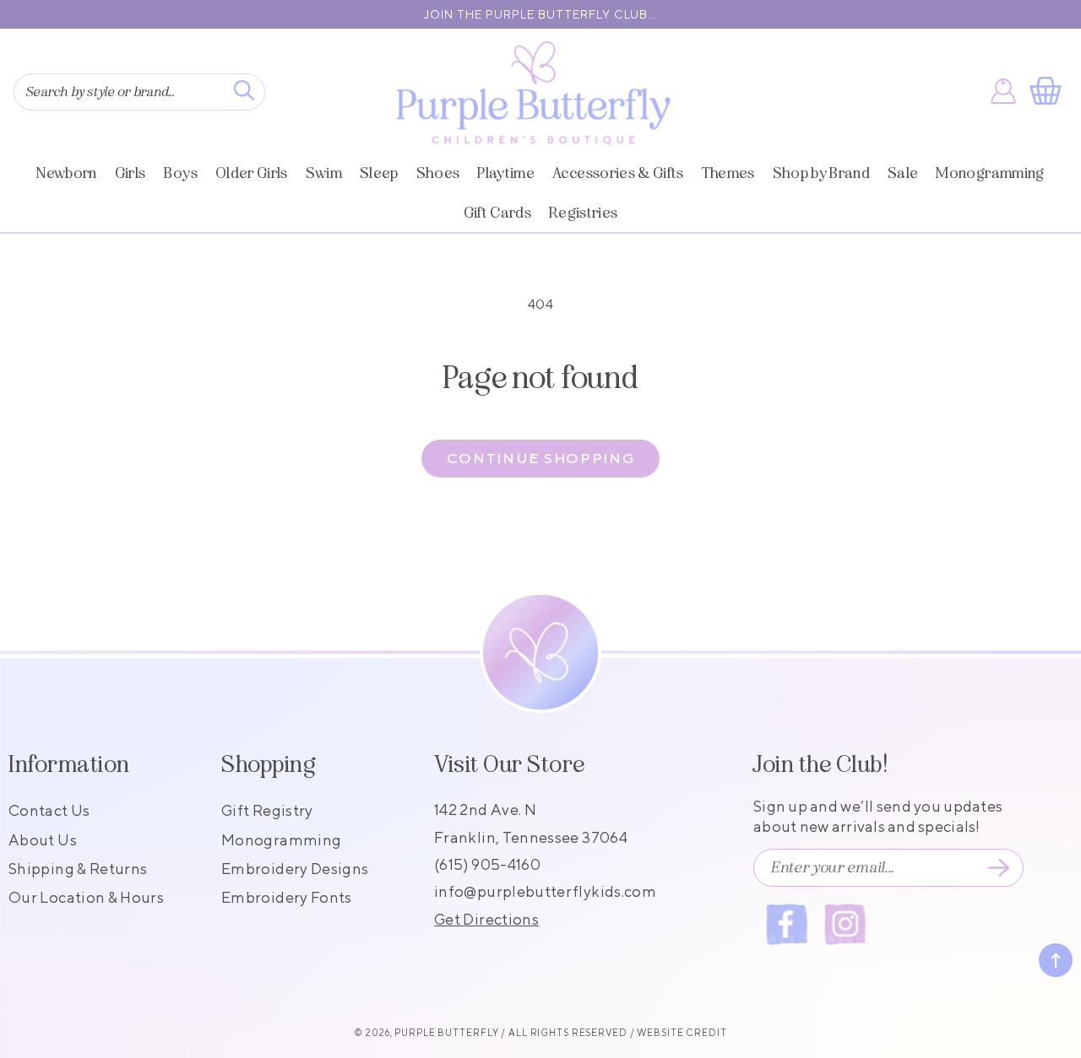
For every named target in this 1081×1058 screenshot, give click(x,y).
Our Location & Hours (86, 897)
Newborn (66, 173)
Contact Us (49, 810)
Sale (903, 173)
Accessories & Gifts (617, 173)
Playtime (506, 173)
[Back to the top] (1056, 960)
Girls (130, 173)
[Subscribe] (998, 868)
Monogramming (990, 173)
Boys (181, 173)
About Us (42, 840)
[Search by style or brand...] (244, 90)
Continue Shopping (541, 458)
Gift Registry (267, 810)
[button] (1048, 91)
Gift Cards (497, 212)
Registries (583, 212)
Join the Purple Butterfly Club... (541, 14)
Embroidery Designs (294, 868)
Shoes (438, 173)
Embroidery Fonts (286, 897)
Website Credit (681, 1032)
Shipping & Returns (77, 868)
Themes (728, 173)
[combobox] (139, 92)
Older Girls (251, 173)
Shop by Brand (821, 173)
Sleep (379, 173)
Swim (324, 173)
